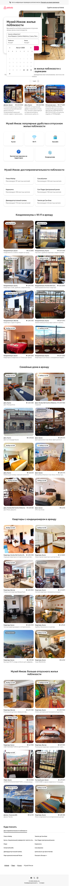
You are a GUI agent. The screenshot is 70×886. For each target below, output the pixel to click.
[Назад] (30, 81)
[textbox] (14, 42)
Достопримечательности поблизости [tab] (15, 830)
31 (9, 74)
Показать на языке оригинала (50, 2)
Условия (41, 883)
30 (31, 70)
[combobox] (22, 36)
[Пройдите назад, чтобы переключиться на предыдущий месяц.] (9, 47)
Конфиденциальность (31, 883)
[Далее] (38, 81)
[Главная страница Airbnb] (8, 7)
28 (24, 70)
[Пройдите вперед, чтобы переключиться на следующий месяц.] (30, 47)
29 (27, 70)
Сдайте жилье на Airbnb (55, 8)
